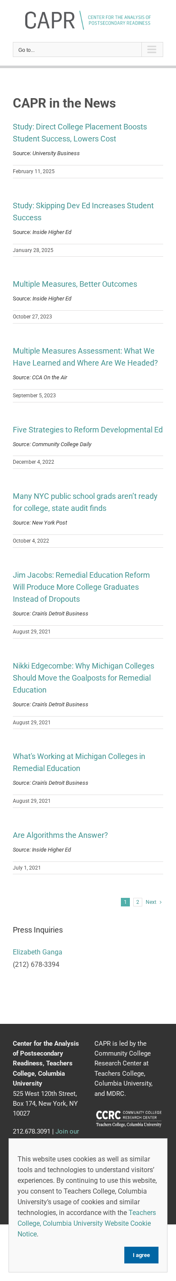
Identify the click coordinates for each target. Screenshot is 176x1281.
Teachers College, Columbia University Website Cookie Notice (87, 1223)
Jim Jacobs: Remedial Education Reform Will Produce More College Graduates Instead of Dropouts (81, 586)
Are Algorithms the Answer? (60, 835)
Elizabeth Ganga (37, 952)
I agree (141, 1255)
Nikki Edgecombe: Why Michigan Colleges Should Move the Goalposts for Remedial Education (83, 677)
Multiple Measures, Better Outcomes (75, 283)
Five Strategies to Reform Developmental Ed (88, 429)
